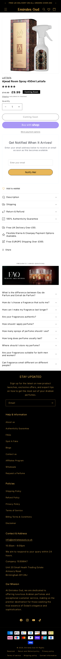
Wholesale (11, 467)
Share (8, 249)
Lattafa (6, 78)
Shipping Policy (13, 491)
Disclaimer (11, 523)
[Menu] (6, 9)
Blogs (8, 447)
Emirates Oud (29, 648)
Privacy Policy (13, 504)
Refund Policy (13, 497)
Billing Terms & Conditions (19, 517)
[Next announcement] (56, 3)
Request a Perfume (15, 473)
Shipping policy (30, 655)
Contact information (48, 655)
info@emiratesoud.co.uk (19, 539)
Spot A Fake (12, 441)
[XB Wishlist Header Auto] (49, 9)
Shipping (5, 96)
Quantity (6, 101)
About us (10, 422)
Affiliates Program (15, 460)
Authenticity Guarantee (17, 428)
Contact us (11, 454)
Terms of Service (14, 510)
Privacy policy (48, 651)
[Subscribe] (52, 403)
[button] (44, 9)
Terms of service (14, 655)
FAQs (8, 435)
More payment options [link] (30, 132)
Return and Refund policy (28, 651)
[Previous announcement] (5, 3)
